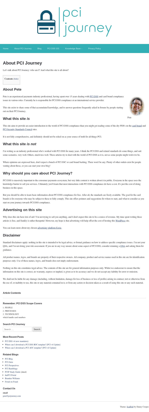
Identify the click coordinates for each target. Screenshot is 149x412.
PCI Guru (9, 362)
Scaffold (130, 406)
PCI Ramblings (11, 368)
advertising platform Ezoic (49, 227)
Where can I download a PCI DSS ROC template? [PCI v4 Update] (32, 344)
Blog (39, 48)
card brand (137, 125)
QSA (122, 245)
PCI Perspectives (12, 365)
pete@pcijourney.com (12, 396)
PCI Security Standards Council (17, 129)
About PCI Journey (23, 48)
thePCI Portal (10, 375)
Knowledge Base (73, 48)
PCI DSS (94, 96)
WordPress (120, 220)
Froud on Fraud (11, 381)
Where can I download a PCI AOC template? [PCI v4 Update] (30, 347)
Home (5, 48)
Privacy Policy (94, 48)
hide (16, 78)
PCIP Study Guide (12, 371)
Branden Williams (12, 378)
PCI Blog (9, 358)
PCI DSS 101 (53, 48)
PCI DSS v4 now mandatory (17, 341)
